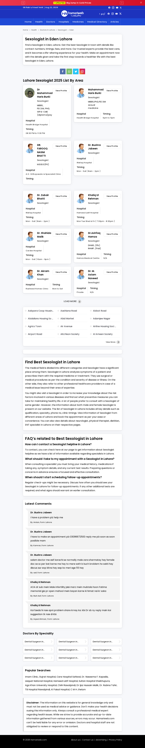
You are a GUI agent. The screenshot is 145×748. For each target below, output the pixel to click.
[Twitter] (76, 71)
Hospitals (64, 21)
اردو (103, 14)
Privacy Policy (115, 739)
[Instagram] (113, 7)
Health (39, 21)
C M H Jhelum (78, 689)
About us (75, 739)
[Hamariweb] (72, 13)
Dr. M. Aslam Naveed (93, 274)
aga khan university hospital (41, 685)
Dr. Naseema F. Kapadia (95, 676)
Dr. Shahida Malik (44, 234)
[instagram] (82, 71)
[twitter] (121, 7)
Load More (70, 301)
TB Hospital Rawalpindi (37, 689)
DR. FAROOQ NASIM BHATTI (42, 150)
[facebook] (109, 7)
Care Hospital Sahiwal (69, 676)
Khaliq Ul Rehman (93, 196)
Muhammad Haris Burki (95, 91)
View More (111, 342)
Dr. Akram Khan (43, 272)
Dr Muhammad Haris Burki (44, 93)
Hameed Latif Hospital (65, 681)
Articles (114, 21)
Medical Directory (97, 21)
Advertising (101, 739)
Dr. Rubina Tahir (108, 685)
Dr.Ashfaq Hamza (94, 234)
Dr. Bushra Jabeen (94, 146)
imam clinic (31, 676)
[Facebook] (63, 71)
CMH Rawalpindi (66, 685)
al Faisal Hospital (60, 689)
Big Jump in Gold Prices (74, 3)
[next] (121, 3)
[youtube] (117, 7)
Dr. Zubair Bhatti (43, 196)
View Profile (61, 90)
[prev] (23, 3)
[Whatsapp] (69, 71)
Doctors (50, 21)
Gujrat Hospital (47, 676)
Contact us (87, 739)
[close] (141, 2)
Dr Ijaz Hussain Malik (87, 685)
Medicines (78, 21)
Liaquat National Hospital (38, 681)
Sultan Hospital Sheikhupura (94, 681)
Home (28, 21)
